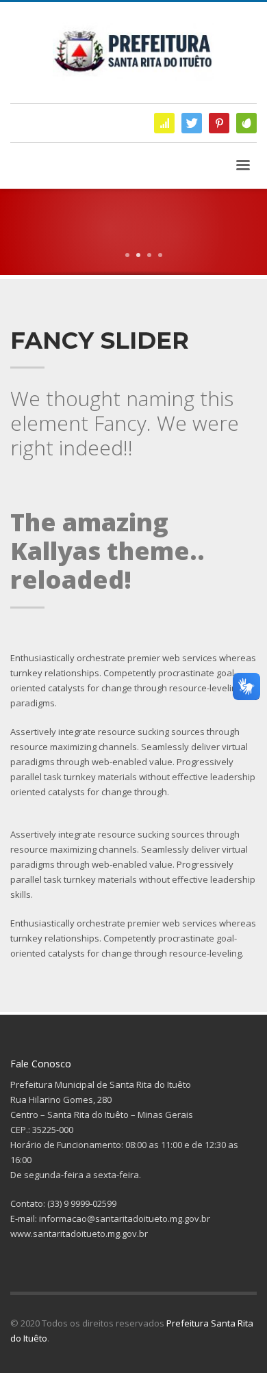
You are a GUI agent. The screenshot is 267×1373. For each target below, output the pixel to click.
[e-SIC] (164, 123)
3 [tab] (149, 255)
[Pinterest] (219, 123)
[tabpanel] (133, 278)
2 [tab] (138, 255)
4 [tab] (160, 255)
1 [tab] (127, 255)
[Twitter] (191, 123)
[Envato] (246, 123)
